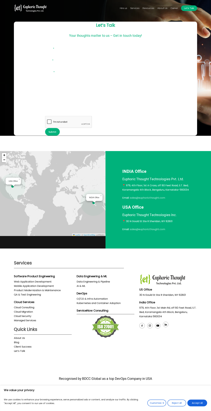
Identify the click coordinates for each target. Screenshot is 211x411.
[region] (105, 398)
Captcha (50, 114)
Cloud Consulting (24, 307)
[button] (94, 203)
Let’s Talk (19, 351)
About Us (19, 338)
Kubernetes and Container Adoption (99, 303)
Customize (156, 403)
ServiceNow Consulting (92, 310)
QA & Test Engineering (27, 294)
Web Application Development (33, 281)
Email (49, 60)
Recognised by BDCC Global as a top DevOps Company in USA (105, 378)
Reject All (177, 403)
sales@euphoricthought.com (147, 198)
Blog (16, 342)
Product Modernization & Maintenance (37, 290)
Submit (52, 131)
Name (49, 49)
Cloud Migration (23, 312)
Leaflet (77, 235)
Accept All (197, 403)
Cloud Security (22, 316)
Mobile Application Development (34, 286)
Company (51, 84)
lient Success (24, 346)
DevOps (82, 293)
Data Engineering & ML (92, 276)
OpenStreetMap (89, 235)
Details (49, 95)
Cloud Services (24, 302)
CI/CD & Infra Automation (92, 299)
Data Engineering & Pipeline (93, 281)
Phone (50, 72)
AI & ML (81, 286)
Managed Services (25, 320)
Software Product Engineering (34, 276)
